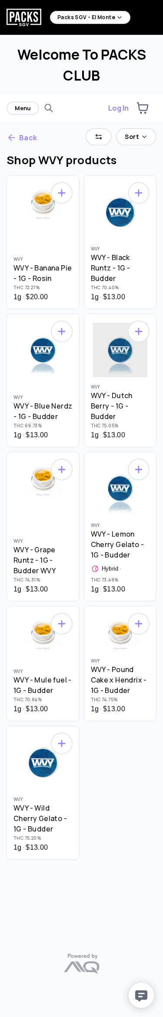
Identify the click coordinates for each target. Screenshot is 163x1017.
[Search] (48, 108)
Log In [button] (118, 108)
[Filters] (99, 136)
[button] (142, 108)
